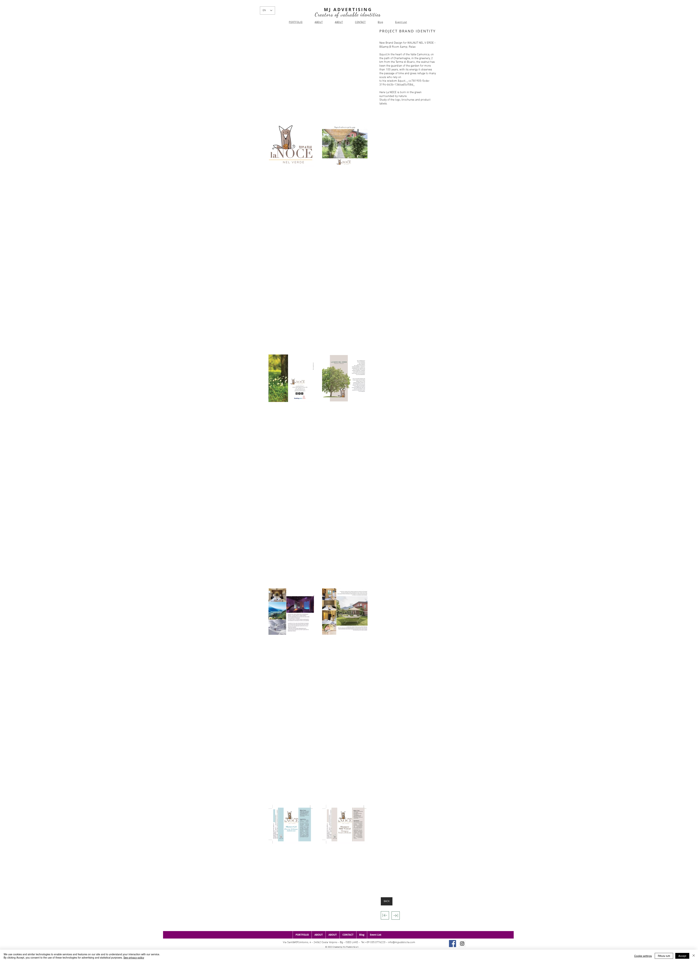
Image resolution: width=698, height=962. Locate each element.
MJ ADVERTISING (348, 9)
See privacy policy (133, 957)
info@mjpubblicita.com (401, 942)
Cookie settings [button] (643, 956)
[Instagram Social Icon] (462, 943)
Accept (682, 956)
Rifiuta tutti (664, 956)
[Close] (693, 956)
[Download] (385, 915)
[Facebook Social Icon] (452, 943)
